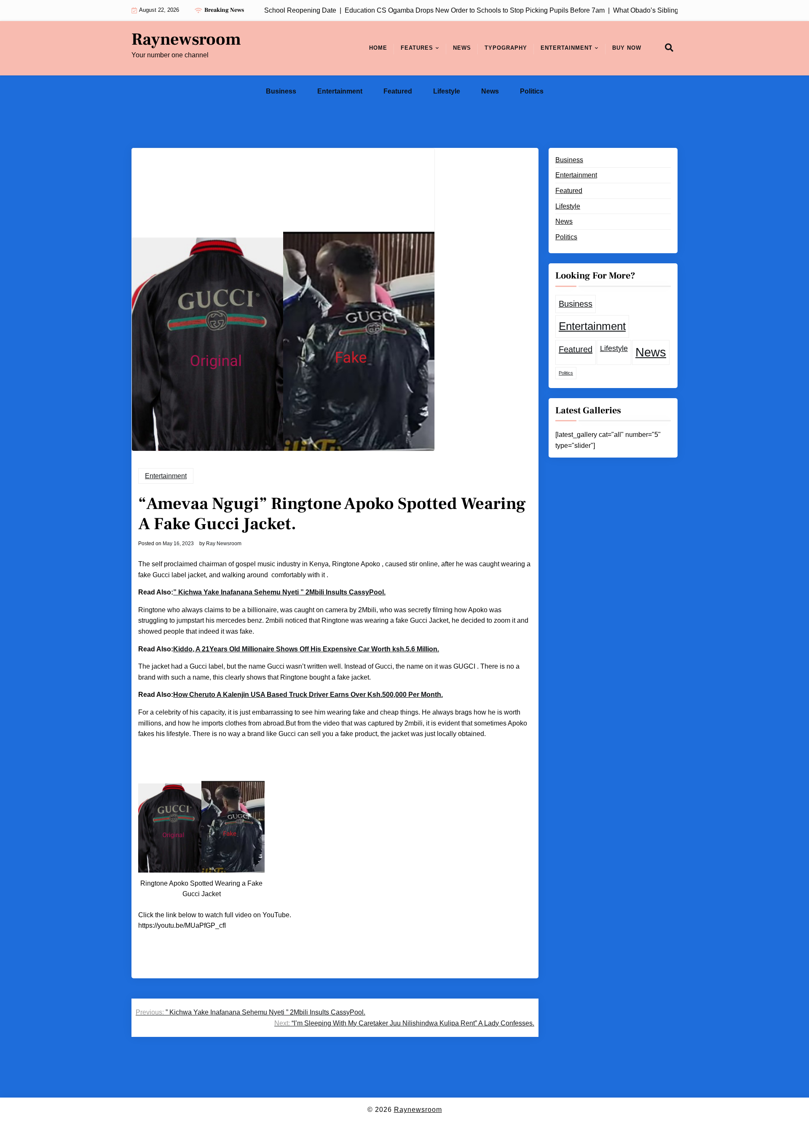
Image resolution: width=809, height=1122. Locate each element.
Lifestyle (446, 91)
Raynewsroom (186, 39)
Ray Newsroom (223, 543)
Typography (506, 48)
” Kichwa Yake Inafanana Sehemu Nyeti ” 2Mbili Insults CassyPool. (279, 592)
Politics (532, 91)
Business (281, 91)
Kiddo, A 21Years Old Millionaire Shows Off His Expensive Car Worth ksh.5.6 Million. (306, 649)
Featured (397, 91)
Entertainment (566, 48)
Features (417, 48)
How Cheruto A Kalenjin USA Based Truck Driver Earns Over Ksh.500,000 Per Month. (308, 694)
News (462, 48)
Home (378, 48)
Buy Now (626, 48)
